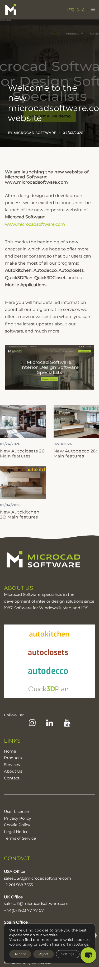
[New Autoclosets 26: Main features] (23, 421)
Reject (44, 954)
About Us (13, 771)
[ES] (70, 9)
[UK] (80, 9)
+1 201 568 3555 (18, 884)
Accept (20, 954)
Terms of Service (20, 838)
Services (12, 764)
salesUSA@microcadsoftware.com (37, 878)
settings (81, 944)
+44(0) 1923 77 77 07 (24, 910)
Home (10, 751)
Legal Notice (16, 831)
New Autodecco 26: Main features (75, 454)
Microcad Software (35, 133)
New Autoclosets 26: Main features (22, 454)
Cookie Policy (17, 824)
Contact (12, 777)
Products (13, 757)
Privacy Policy (17, 818)
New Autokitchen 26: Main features (20, 515)
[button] (88, 955)
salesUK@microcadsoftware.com (36, 903)
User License (16, 811)
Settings (67, 954)
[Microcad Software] (21, 9)
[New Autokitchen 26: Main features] (23, 482)
